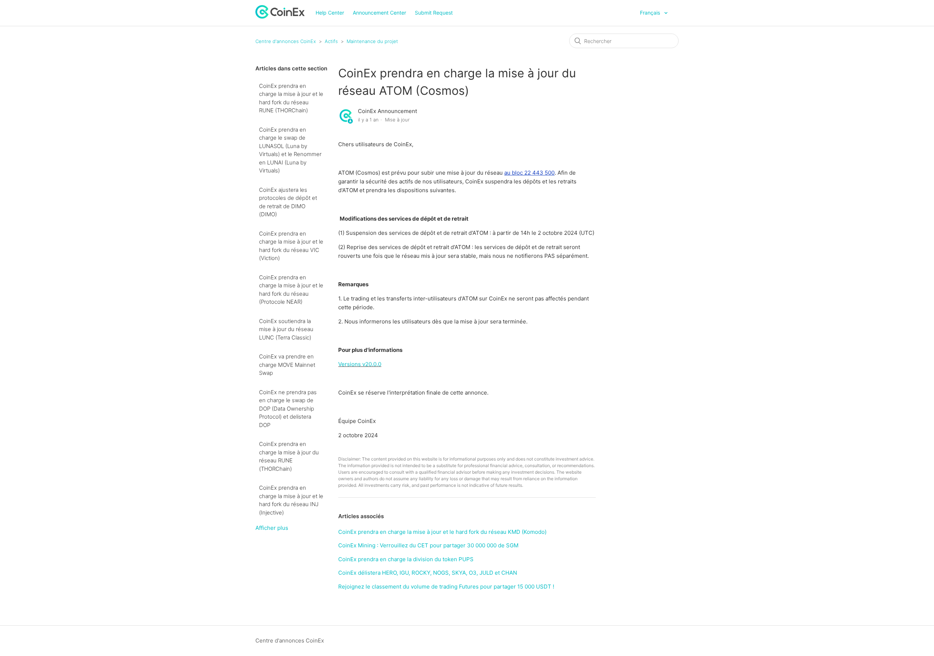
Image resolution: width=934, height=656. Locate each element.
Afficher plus (271, 527)
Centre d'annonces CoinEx (285, 41)
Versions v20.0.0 (359, 364)
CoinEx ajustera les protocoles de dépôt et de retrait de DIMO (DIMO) (288, 202)
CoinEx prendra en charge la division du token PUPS (406, 559)
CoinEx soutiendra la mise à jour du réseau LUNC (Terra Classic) (286, 329)
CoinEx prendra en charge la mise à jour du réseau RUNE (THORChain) (289, 456)
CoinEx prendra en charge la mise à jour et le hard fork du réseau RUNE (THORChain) (291, 98)
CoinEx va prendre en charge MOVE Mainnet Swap (287, 364)
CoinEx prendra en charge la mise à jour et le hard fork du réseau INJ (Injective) (291, 500)
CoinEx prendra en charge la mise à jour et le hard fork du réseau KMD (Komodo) (442, 531)
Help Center (330, 12)
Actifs (331, 41)
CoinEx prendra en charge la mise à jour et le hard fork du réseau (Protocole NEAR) (291, 290)
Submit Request (434, 12)
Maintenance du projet (372, 41)
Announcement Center (379, 12)
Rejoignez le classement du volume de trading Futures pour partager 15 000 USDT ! (446, 586)
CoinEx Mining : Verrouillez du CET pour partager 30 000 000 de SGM (428, 545)
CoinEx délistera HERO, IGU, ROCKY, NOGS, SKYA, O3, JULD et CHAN (427, 572)
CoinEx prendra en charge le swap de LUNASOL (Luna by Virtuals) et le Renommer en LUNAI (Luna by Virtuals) (290, 150)
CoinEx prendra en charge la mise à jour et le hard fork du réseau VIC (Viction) (291, 246)
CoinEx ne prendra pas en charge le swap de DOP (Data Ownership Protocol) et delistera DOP (288, 408)
